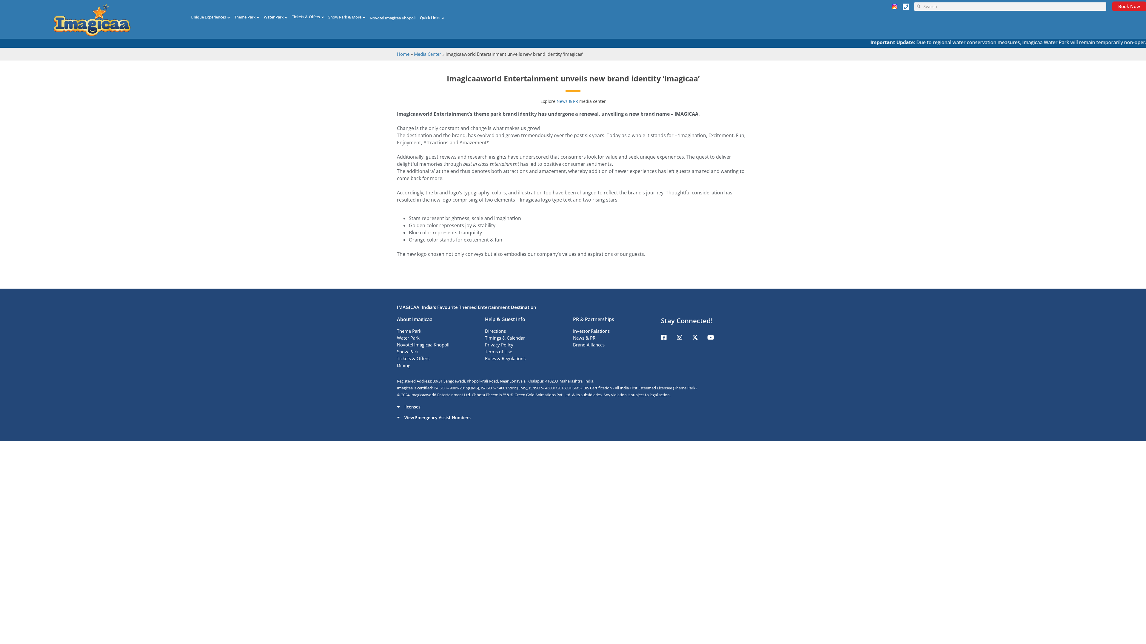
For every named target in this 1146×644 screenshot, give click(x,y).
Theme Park (244, 17)
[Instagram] (680, 337)
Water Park (274, 17)
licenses (412, 407)
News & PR (568, 101)
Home (403, 54)
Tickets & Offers (306, 16)
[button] (573, 406)
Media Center (427, 54)
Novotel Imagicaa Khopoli (392, 18)
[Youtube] (711, 337)
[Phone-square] (906, 6)
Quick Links (430, 17)
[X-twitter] (695, 337)
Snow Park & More (344, 17)
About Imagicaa (414, 319)
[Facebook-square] (664, 337)
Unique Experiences (208, 17)
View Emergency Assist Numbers (437, 417)
